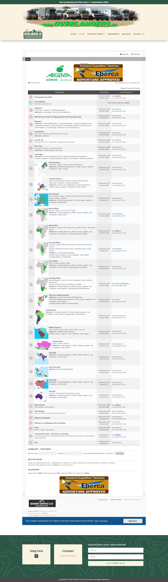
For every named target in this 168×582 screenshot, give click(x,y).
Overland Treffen (95, 34)
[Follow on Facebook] (36, 556)
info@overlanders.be (68, 556)
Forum (82, 34)
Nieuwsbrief (113, 34)
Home (73, 34)
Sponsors (126, 34)
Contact (137, 34)
